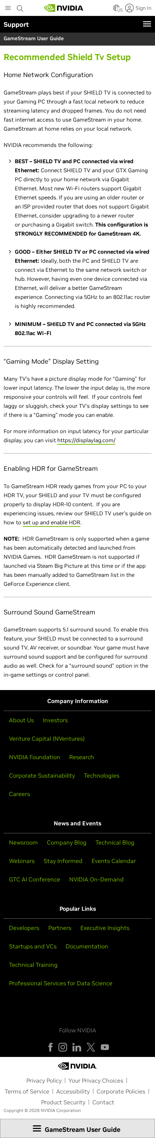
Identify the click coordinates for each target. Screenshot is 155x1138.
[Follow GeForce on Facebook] (50, 1047)
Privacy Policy (44, 1080)
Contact (103, 1102)
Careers (19, 794)
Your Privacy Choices (95, 1080)
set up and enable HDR (51, 522)
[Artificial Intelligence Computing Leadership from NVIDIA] (64, 8)
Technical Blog (115, 842)
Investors (55, 720)
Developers (24, 927)
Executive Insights (104, 927)
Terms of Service (27, 1091)
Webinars (22, 860)
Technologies (101, 775)
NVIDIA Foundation (34, 757)
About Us (21, 720)
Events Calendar (114, 860)
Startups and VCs (33, 946)
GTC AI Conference (34, 879)
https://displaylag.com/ (86, 440)
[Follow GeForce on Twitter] (91, 1047)
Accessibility (73, 1091)
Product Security (63, 1102)
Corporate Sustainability (42, 775)
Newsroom (23, 842)
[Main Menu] (8, 9)
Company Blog (67, 842)
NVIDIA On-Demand (96, 879)
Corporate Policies (121, 1091)
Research (81, 757)
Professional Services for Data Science (60, 983)
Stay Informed (63, 860)
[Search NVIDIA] (20, 6)
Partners (59, 927)
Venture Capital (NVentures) (47, 738)
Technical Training (33, 964)
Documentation (87, 946)
